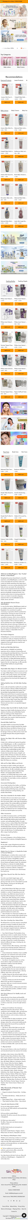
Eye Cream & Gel (6, 967)
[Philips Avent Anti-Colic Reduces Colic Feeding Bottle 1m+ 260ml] (7, 360)
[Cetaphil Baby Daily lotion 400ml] (21, 89)
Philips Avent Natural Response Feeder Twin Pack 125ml (7, 322)
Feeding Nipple (22, 281)
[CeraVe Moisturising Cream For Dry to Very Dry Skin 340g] (20, 484)
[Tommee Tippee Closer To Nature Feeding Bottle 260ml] (7, 337)
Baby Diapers (11, 669)
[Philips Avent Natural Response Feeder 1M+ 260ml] (20, 290)
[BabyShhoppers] (14, 1171)
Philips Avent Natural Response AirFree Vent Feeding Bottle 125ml (20, 368)
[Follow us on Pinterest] (13, 1200)
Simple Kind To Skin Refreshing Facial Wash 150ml (7, 516)
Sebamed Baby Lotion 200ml (20, 128)
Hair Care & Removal (7, 993)
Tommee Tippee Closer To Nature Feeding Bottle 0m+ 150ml (7, 392)
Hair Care (24, 452)
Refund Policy (13, 1206)
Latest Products (18, 80)
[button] (7, 102)
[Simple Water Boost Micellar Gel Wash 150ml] (7, 484)
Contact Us (14, 1211)
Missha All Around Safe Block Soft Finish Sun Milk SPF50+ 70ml (20, 516)
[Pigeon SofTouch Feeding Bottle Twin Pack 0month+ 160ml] (20, 383)
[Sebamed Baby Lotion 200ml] (20, 120)
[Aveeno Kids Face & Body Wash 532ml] (7, 89)
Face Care (6, 452)
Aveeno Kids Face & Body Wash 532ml (7, 97)
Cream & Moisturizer (7, 953)
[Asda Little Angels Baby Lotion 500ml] (20, 213)
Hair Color (5, 1033)
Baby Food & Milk (11, 708)
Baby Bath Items (14, 647)
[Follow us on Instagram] (16, 1200)
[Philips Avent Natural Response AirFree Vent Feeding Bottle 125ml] (20, 360)
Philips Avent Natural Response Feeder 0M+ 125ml (20, 322)
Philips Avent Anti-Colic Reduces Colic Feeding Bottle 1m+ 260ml (7, 368)
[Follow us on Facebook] (11, 1200)
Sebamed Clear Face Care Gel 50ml (7, 469)
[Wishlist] (11, 85)
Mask (9, 1018)
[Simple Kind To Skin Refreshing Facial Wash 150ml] (7, 507)
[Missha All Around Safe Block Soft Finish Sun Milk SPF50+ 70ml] (20, 507)
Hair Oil (4, 1018)
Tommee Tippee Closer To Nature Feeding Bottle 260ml (7, 345)
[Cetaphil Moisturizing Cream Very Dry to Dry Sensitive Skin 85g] (20, 531)
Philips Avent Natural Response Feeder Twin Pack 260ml (7, 299)
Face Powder (5, 987)
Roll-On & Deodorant (7, 904)
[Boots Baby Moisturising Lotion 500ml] (20, 166)
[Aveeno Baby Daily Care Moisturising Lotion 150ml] (7, 120)
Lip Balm (4, 974)
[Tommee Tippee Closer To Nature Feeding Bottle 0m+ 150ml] (7, 383)
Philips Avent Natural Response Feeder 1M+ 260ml (20, 299)
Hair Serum (5, 1027)
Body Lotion (5, 897)
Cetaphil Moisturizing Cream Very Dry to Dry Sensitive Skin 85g (20, 539)
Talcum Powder (6, 913)
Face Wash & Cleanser (8, 933)
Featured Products (6, 80)
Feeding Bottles (10, 281)
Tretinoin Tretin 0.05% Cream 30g (7, 539)
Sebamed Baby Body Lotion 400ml (7, 221)
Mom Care (4, 795)
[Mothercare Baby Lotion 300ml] (20, 143)
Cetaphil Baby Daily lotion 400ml (21, 97)
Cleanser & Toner (6, 945)
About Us (24, 1209)
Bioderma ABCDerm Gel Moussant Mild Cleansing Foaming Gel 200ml (20, 469)
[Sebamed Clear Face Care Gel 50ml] (7, 461)
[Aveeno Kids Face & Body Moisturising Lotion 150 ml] (7, 166)
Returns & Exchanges (6, 1209)
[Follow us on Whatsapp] (19, 1200)
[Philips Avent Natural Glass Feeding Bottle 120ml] (20, 337)
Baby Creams (15, 110)
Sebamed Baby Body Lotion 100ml (20, 198)
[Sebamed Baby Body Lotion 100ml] (20, 189)
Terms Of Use (5, 1206)
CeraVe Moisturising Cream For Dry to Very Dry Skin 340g (20, 493)
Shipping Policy (16, 1209)
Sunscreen (5, 979)
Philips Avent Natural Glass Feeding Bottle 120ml (20, 345)
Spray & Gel (12, 1027)
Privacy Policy (21, 1206)
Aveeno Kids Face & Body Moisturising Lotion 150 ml (7, 174)
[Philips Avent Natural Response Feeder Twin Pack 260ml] (7, 290)
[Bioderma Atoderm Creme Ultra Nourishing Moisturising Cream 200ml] (20, 554)
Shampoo (4, 1008)
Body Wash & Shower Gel (8, 888)
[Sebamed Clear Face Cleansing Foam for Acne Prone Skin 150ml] (7, 554)
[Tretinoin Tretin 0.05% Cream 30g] (7, 531)
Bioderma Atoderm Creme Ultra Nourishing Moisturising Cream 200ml (20, 562)
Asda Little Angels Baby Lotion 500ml (20, 221)
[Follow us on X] (8, 1200)
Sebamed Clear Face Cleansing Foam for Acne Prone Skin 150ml (7, 562)
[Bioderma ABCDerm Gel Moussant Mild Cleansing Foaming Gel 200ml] (20, 461)
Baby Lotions (4, 110)
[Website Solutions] (20, 1218)
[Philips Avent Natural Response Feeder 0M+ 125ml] (20, 314)
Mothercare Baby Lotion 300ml (20, 151)
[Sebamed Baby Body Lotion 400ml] (7, 213)
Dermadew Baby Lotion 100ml (7, 198)
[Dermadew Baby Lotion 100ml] (7, 189)
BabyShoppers (13, 574)
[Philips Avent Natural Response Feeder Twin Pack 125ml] (7, 314)
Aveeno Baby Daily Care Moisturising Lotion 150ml (7, 128)
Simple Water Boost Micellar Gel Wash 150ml (7, 493)
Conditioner (11, 1008)
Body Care (15, 452)
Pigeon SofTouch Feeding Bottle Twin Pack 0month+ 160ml (20, 392)
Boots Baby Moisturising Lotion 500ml (20, 174)
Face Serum (5, 960)
